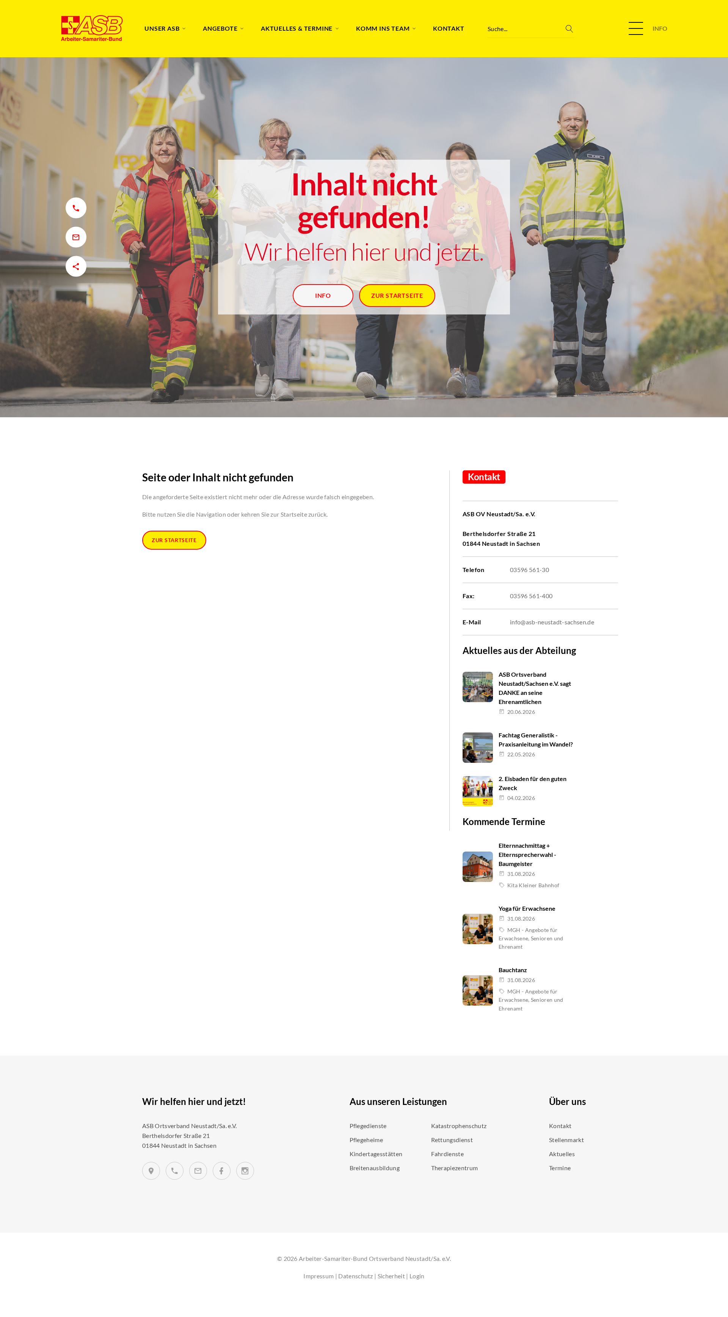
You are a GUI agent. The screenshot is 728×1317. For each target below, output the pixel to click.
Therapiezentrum (454, 1167)
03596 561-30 (529, 569)
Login (417, 1275)
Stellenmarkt (566, 1139)
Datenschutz (355, 1275)
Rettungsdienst (452, 1139)
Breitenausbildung (375, 1167)
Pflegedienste (368, 1125)
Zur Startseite (397, 295)
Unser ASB (161, 28)
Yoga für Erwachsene (527, 908)
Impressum (318, 1275)
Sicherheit (391, 1275)
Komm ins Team (383, 28)
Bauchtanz (513, 969)
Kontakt (448, 28)
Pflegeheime (366, 1139)
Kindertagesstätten (376, 1153)
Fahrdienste (447, 1153)
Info (323, 295)
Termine (560, 1167)
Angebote (220, 28)
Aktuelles (562, 1153)
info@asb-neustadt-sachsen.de (552, 621)
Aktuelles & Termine (297, 28)
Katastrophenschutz (459, 1125)
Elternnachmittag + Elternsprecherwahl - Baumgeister (527, 854)
